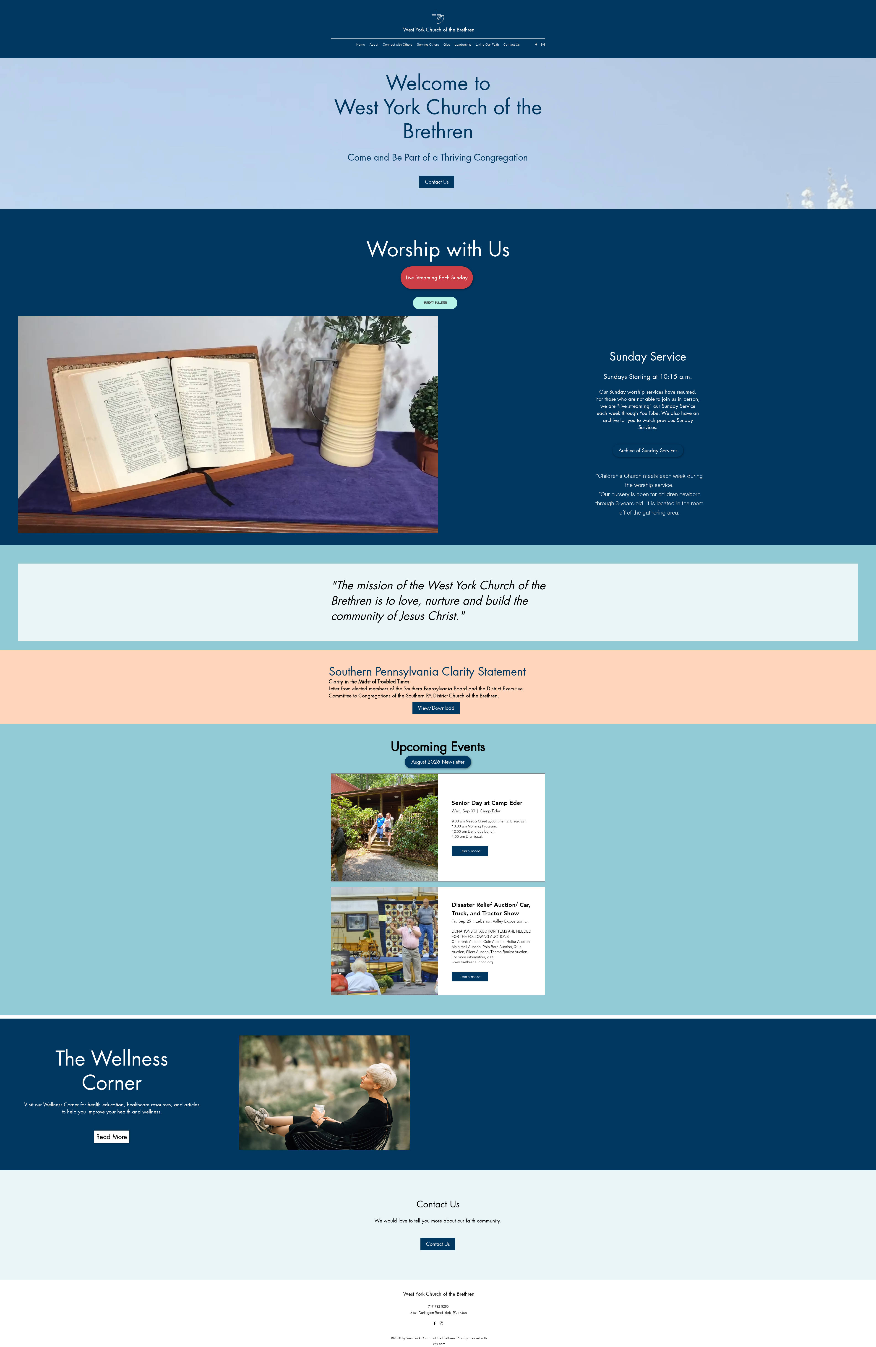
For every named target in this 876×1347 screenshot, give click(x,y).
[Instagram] (543, 44)
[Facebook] (536, 44)
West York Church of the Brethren (438, 29)
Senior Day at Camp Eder (487, 802)
